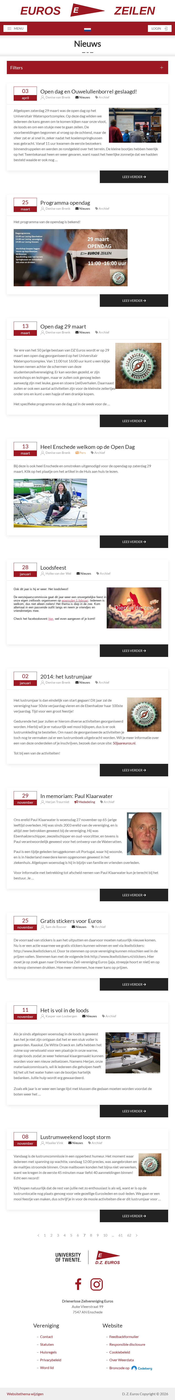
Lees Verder (132, 177)
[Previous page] (38, 1235)
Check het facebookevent (31, 618)
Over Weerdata (121, 1360)
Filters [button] (16, 67)
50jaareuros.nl (124, 743)
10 (105, 1235)
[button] (15, 28)
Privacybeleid (50, 1360)
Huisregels (48, 1352)
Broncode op (119, 1368)
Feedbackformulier (124, 1336)
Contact (46, 1336)
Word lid (47, 1367)
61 (120, 1235)
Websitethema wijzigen (25, 1394)
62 (129, 1235)
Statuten (47, 1344)
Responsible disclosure (127, 1344)
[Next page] (137, 1235)
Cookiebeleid (119, 1352)
